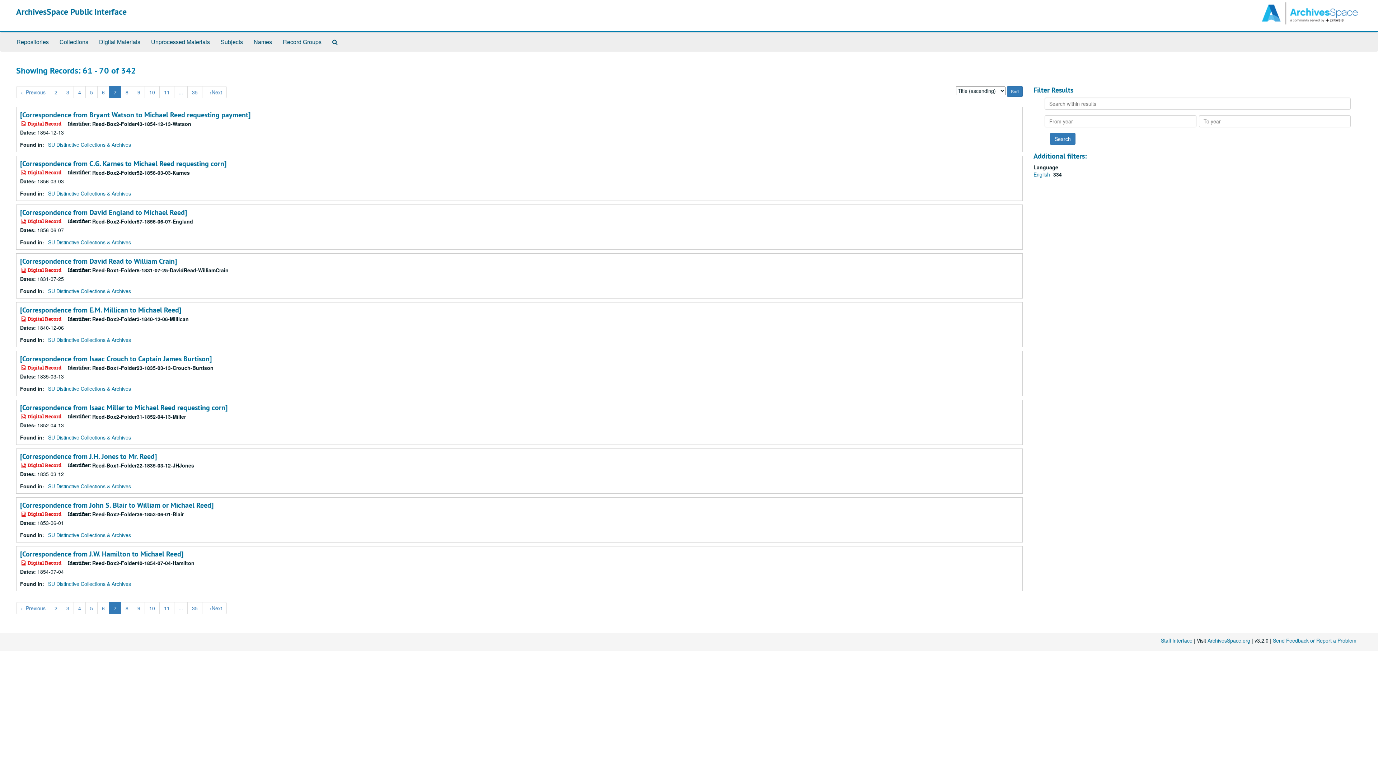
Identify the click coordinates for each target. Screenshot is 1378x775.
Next (214, 92)
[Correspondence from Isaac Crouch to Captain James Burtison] (116, 358)
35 (195, 92)
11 (167, 92)
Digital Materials (119, 42)
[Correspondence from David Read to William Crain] (98, 261)
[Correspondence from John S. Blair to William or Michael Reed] (117, 505)
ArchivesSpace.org (1229, 640)
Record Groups (302, 42)
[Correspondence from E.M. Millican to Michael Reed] (100, 310)
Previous (33, 92)
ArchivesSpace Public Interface (71, 11)
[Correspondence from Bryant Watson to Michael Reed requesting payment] (135, 114)
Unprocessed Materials (180, 42)
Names (263, 42)
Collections (74, 42)
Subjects (232, 42)
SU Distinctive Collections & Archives (89, 144)
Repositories (33, 42)
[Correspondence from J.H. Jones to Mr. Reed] (88, 456)
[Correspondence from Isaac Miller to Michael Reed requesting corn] (124, 407)
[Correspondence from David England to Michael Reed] (103, 212)
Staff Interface (1176, 640)
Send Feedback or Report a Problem (1314, 640)
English (1042, 174)
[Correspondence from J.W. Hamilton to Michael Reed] (101, 554)
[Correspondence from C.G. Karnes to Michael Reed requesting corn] (123, 163)
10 (152, 92)
